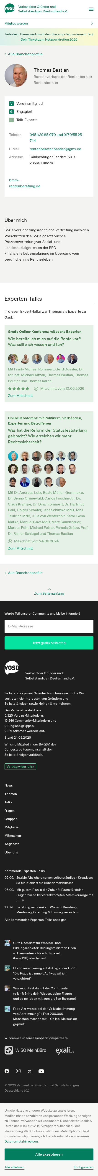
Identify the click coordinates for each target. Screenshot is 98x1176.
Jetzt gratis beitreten (49, 642)
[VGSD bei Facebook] (6, 1072)
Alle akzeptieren (49, 1154)
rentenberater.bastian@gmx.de (55, 148)
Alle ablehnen (14, 1167)
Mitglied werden (16, 23)
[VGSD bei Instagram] (18, 1072)
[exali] (64, 1052)
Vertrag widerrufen (20, 767)
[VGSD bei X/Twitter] (30, 1073)
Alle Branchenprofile (25, 54)
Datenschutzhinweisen (21, 1141)
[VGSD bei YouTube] (41, 1073)
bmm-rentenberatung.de (24, 183)
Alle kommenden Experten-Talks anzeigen (36, 920)
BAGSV (44, 744)
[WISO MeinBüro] (25, 1051)
